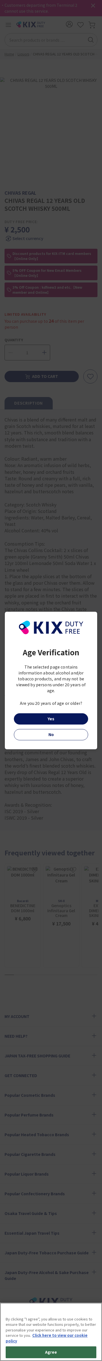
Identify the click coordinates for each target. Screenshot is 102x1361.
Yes (51, 718)
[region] (51, 1332)
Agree (51, 1352)
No (51, 734)
